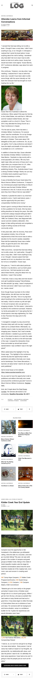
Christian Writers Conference (21, 399)
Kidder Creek (4, 499)
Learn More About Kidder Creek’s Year (15, 665)
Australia (10, 399)
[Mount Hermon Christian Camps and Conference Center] (17, 5)
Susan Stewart (6, 24)
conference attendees (13, 400)
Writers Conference (7, 15)
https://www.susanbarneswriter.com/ (13, 372)
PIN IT (12, 98)
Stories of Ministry (16, 499)
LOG (10, 499)
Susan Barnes (23, 400)
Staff (4, 504)
